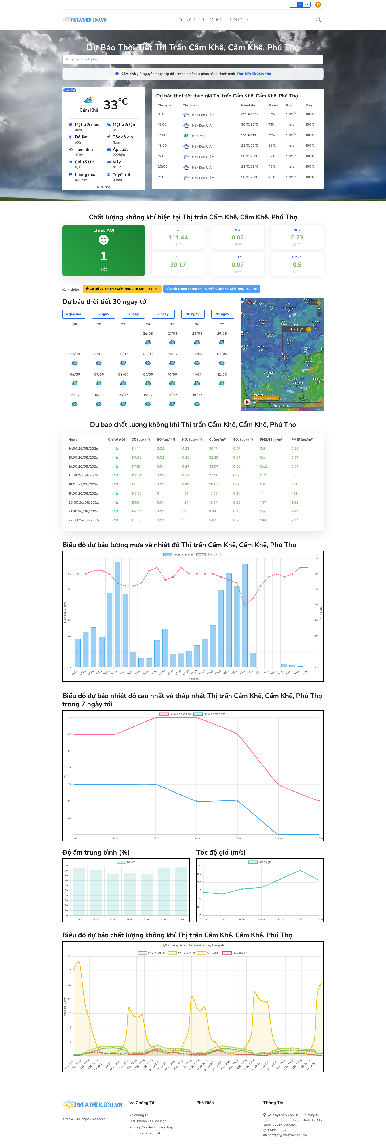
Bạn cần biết (212, 20)
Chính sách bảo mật (144, 1133)
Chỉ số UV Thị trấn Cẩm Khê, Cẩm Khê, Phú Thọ (124, 288)
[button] (318, 20)
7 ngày (163, 314)
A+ (306, 4)
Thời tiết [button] (237, 20)
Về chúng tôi (139, 1115)
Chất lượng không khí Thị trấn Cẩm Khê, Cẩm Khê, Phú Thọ (213, 288)
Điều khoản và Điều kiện (147, 1121)
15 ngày (222, 314)
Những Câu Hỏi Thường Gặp (151, 1127)
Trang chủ (187, 20)
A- (293, 4)
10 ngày (193, 314)
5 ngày (133, 314)
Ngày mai (74, 314)
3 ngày (103, 314)
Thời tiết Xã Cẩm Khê (254, 74)
